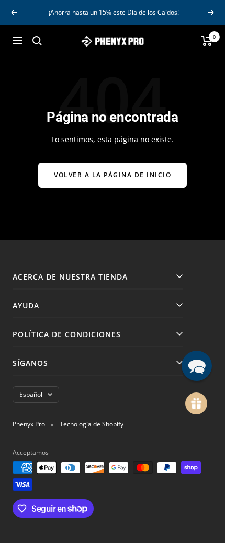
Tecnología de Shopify (91, 424)
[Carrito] (206, 41)
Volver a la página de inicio (112, 174)
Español (30, 394)
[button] (197, 366)
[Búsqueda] (37, 40)
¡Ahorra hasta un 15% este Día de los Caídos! (114, 12)
